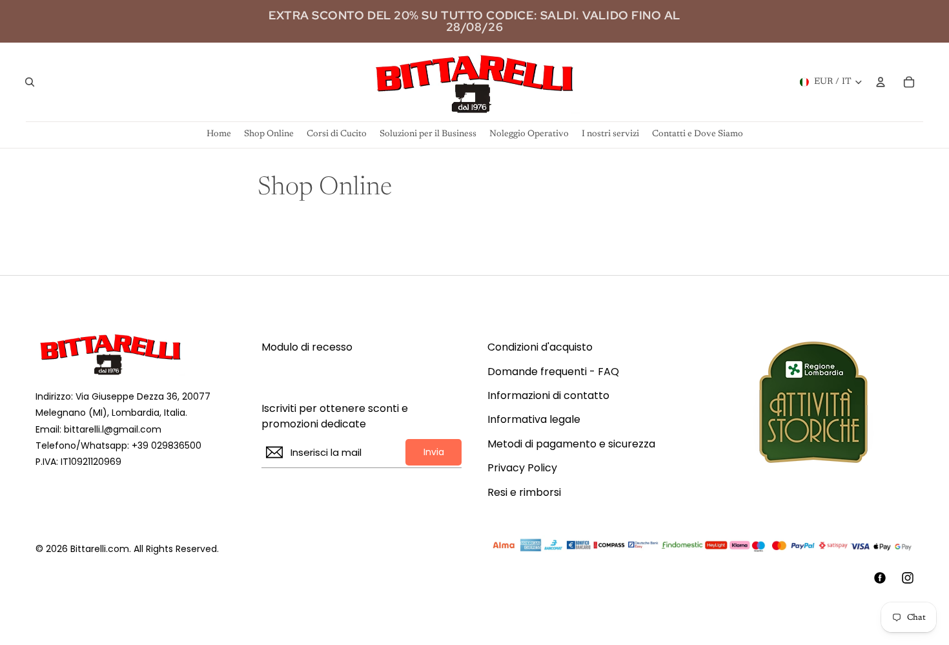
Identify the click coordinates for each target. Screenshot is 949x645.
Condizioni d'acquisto (540, 347)
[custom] (880, 578)
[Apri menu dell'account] (880, 82)
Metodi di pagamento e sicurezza (571, 444)
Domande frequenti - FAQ (553, 372)
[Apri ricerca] (29, 82)
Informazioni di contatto (548, 396)
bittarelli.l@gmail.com (112, 429)
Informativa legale (533, 420)
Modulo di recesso (306, 347)
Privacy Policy (522, 468)
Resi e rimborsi (524, 493)
